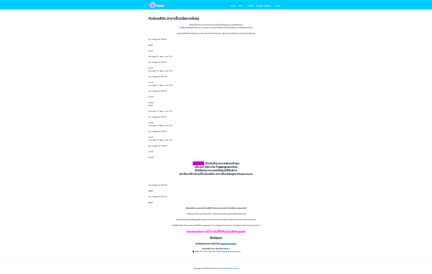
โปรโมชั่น (250, 6)
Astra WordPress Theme (229, 268)
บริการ (240, 6)
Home (233, 6)
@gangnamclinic (228, 243)
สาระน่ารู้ (259, 6)
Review (268, 6)
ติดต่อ (277, 6)
